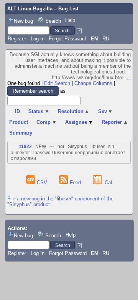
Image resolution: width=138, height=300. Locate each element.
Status (38, 111)
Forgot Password (67, 39)
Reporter (115, 122)
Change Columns (93, 83)
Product (18, 122)
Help (70, 20)
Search (53, 21)
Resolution (74, 111)
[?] (79, 30)
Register (17, 39)
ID (17, 111)
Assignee (79, 122)
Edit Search (57, 83)
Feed (75, 182)
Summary (20, 133)
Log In (37, 39)
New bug (23, 21)
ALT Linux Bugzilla (30, 9)
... (128, 77)
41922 (25, 146)
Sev (105, 111)
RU (105, 39)
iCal (107, 182)
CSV (42, 182)
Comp (46, 122)
